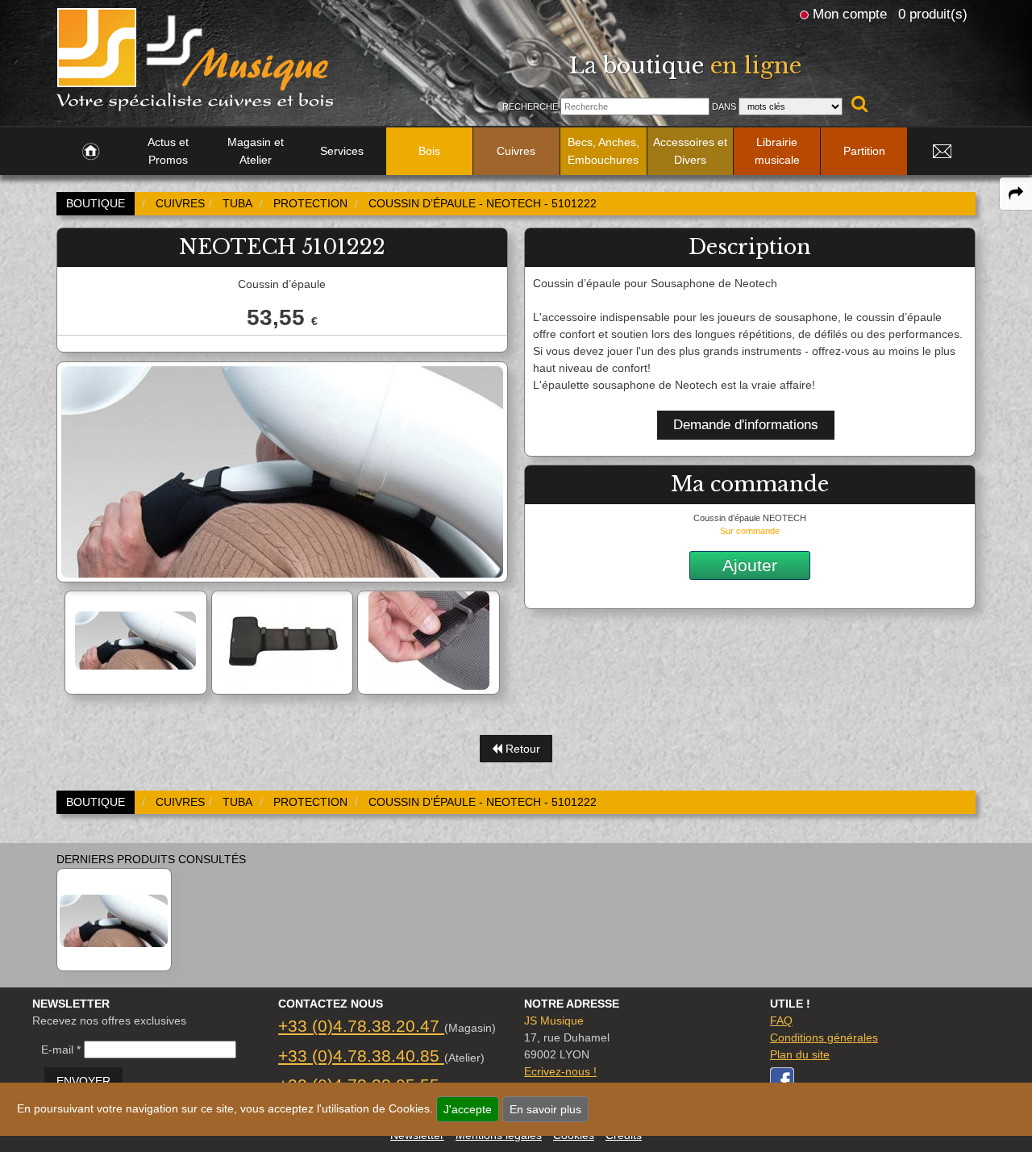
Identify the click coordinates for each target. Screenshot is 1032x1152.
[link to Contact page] (942, 151)
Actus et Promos (168, 151)
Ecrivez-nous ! (560, 1071)
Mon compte (850, 14)
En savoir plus (545, 1109)
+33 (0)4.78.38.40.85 (361, 1055)
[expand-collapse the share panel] (1016, 193)
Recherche (530, 106)
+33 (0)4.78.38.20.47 (361, 1025)
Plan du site (800, 1054)
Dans (724, 106)
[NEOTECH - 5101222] (114, 919)
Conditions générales (824, 1037)
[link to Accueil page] (90, 151)
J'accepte (467, 1109)
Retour (521, 748)
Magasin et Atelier (255, 151)
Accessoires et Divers (690, 151)
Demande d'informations (745, 424)
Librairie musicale (777, 151)
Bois (429, 150)
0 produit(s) (933, 14)
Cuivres (516, 150)
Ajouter (749, 565)
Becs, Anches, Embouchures (603, 151)
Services (342, 150)
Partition (864, 150)
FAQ (781, 1020)
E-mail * (61, 1049)
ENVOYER (83, 1081)
